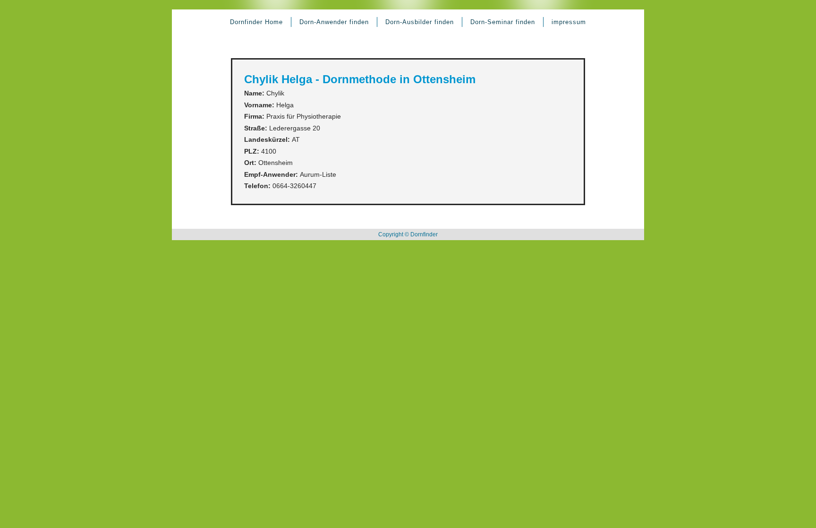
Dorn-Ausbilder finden (419, 22)
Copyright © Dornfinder (408, 234)
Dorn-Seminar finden (502, 22)
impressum (569, 22)
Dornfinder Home (256, 22)
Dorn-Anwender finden (334, 22)
